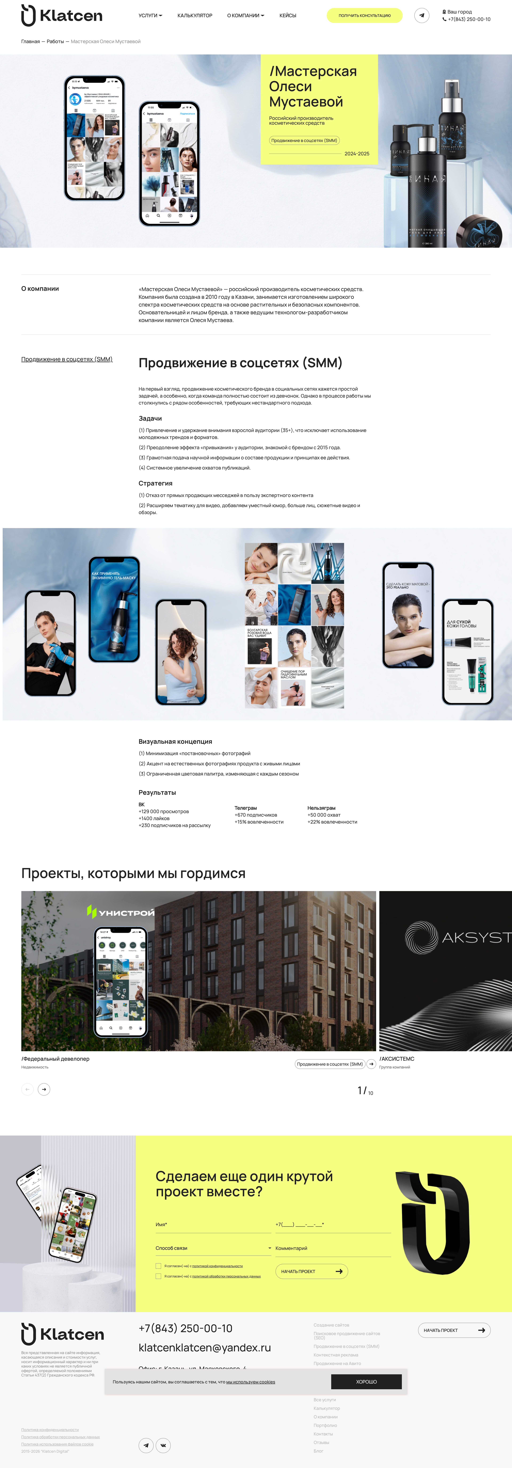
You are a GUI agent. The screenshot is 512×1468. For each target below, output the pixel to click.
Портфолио (325, 1425)
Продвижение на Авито (337, 1363)
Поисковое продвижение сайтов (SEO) (347, 1335)
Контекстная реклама (336, 1355)
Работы (55, 41)
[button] (27, 1089)
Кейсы (288, 15)
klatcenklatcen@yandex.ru (205, 1347)
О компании (326, 1417)
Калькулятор (195, 15)
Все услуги (325, 1400)
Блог (318, 1451)
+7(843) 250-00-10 (469, 19)
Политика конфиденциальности (50, 1429)
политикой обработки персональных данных (226, 1276)
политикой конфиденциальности (217, 1266)
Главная (30, 41)
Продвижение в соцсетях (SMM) (304, 140)
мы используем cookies (250, 1382)
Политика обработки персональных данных (60, 1437)
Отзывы (321, 1442)
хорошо (366, 1381)
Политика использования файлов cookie (57, 1444)
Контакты (323, 1434)
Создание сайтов (331, 1325)
